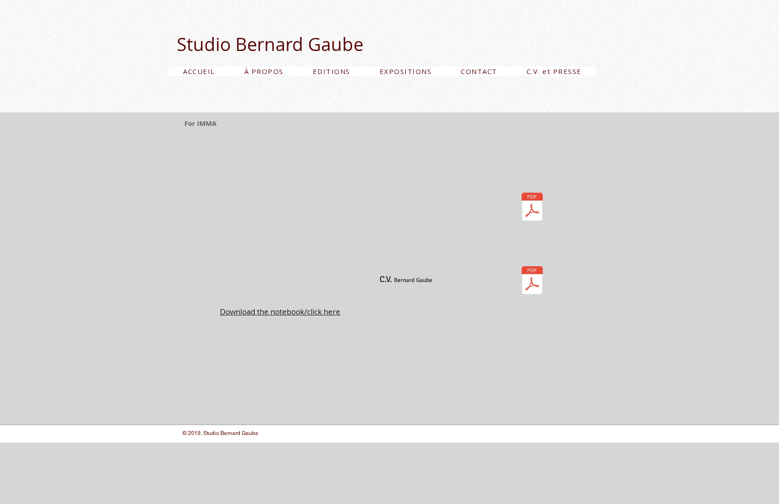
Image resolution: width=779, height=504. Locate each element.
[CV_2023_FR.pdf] (532, 281)
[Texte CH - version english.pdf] (532, 208)
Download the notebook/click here (280, 311)
